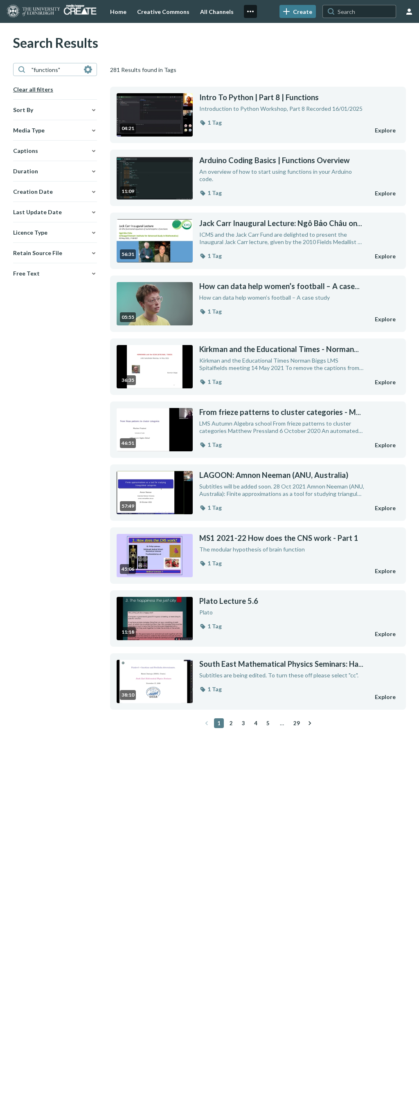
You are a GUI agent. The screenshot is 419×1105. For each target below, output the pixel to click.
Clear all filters (33, 89)
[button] (210, 122)
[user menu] (409, 11)
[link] (297, 11)
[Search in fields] (88, 69)
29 (296, 723)
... (280, 223)
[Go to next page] (310, 723)
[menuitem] (118, 11)
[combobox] (54, 69)
